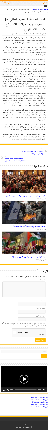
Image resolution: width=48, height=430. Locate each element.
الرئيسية (43, 9)
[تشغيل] (44, 390)
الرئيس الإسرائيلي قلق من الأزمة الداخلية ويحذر (29, 226)
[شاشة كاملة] (4, 390)
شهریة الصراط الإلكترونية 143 (39, 400)
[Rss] (26, 424)
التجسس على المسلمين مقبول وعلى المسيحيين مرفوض (26, 195)
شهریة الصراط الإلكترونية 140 (39, 407)
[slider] (26, 389)
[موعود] (24, 3)
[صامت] (8, 390)
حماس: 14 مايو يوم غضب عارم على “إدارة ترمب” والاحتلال (32, 151)
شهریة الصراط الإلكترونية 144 (39, 397)
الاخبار (33, 9)
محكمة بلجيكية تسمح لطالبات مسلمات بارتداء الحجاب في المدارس (16, 158)
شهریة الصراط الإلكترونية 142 (39, 402)
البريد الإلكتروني (40, 308)
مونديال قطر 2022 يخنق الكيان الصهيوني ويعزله (29, 256)
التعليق (43, 280)
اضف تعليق (22, 34)
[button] (24, 379)
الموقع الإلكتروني (41, 316)
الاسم (43, 301)
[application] (24, 379)
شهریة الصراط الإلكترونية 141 (39, 404)
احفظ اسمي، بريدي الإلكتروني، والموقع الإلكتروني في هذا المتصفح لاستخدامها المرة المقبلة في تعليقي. (25, 324)
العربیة (38, 9)
